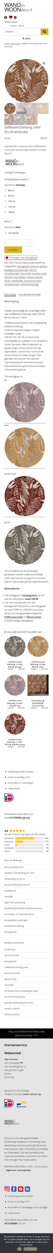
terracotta (13, 232)
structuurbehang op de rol (17, 884)
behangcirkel (23, 266)
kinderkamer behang (14, 926)
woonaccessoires (32, 280)
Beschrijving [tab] (10, 294)
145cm (11, 212)
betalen (8, 1073)
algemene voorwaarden (18, 1170)
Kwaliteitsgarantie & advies (20, 771)
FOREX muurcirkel (13, 617)
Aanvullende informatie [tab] (29, 294)
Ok (19, 1249)
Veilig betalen (14, 788)
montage (8, 896)
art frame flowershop (14, 996)
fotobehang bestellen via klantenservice (23, 908)
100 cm (11, 201)
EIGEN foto (9, 949)
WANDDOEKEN (12, 1014)
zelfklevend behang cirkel (16, 967)
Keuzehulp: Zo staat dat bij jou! (19, 914)
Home (6, 43)
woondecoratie (11, 284)
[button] (44, 63)
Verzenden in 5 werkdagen (20, 782)
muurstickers (20, 277)
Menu (28, 38)
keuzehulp (9, 1077)
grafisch (43, 266)
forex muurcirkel (12, 973)
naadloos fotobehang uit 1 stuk (19, 872)
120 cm (11, 206)
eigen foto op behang (14, 902)
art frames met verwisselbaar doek (21, 990)
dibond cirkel (10, 979)
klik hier (25, 817)
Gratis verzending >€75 (19, 777)
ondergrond (10, 890)
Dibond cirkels (33, 617)
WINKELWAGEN (10, 22)
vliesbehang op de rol (14, 878)
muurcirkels (15, 43)
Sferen (7, 280)
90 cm (11, 195)
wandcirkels (17, 280)
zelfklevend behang (29, 284)
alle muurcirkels (11, 955)
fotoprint (34, 266)
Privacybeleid (30, 1249)
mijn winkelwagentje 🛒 (15, 1066)
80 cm (11, 190)
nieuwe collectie (34, 277)
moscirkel (8, 984)
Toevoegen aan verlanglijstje (22, 257)
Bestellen (13, 249)
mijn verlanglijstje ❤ (13, 1062)
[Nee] (49, 1243)
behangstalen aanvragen (16, 920)
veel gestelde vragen (14, 1070)
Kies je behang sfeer (14, 867)
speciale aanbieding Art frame (18, 1002)
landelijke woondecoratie (16, 269)
